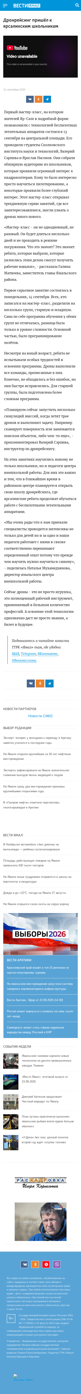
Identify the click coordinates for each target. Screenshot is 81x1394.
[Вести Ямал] (30, 6)
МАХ (15, 654)
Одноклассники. (24, 660)
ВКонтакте (47, 654)
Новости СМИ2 (40, 716)
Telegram (28, 654)
